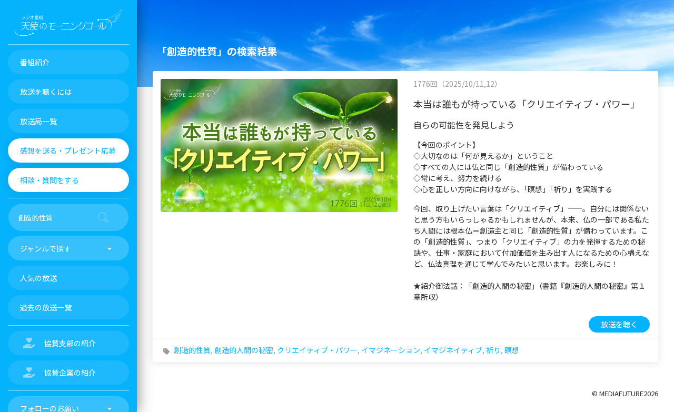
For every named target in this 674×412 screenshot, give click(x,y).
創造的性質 (192, 350)
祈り (493, 350)
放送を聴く (619, 324)
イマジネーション (390, 350)
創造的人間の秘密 (243, 350)
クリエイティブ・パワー (317, 350)
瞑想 (511, 350)
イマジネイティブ (453, 350)
